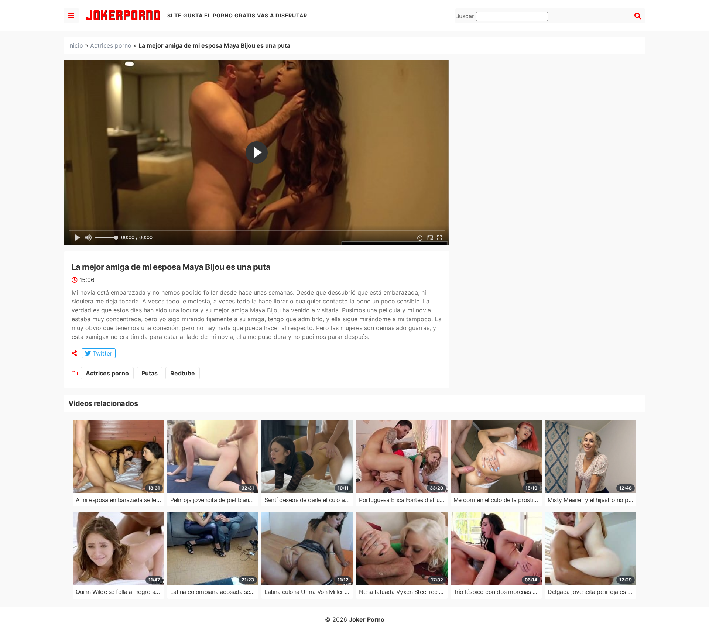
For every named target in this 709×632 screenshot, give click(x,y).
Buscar (465, 16)
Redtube (182, 373)
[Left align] (71, 15)
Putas (149, 373)
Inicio (75, 45)
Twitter (101, 353)
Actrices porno (110, 45)
